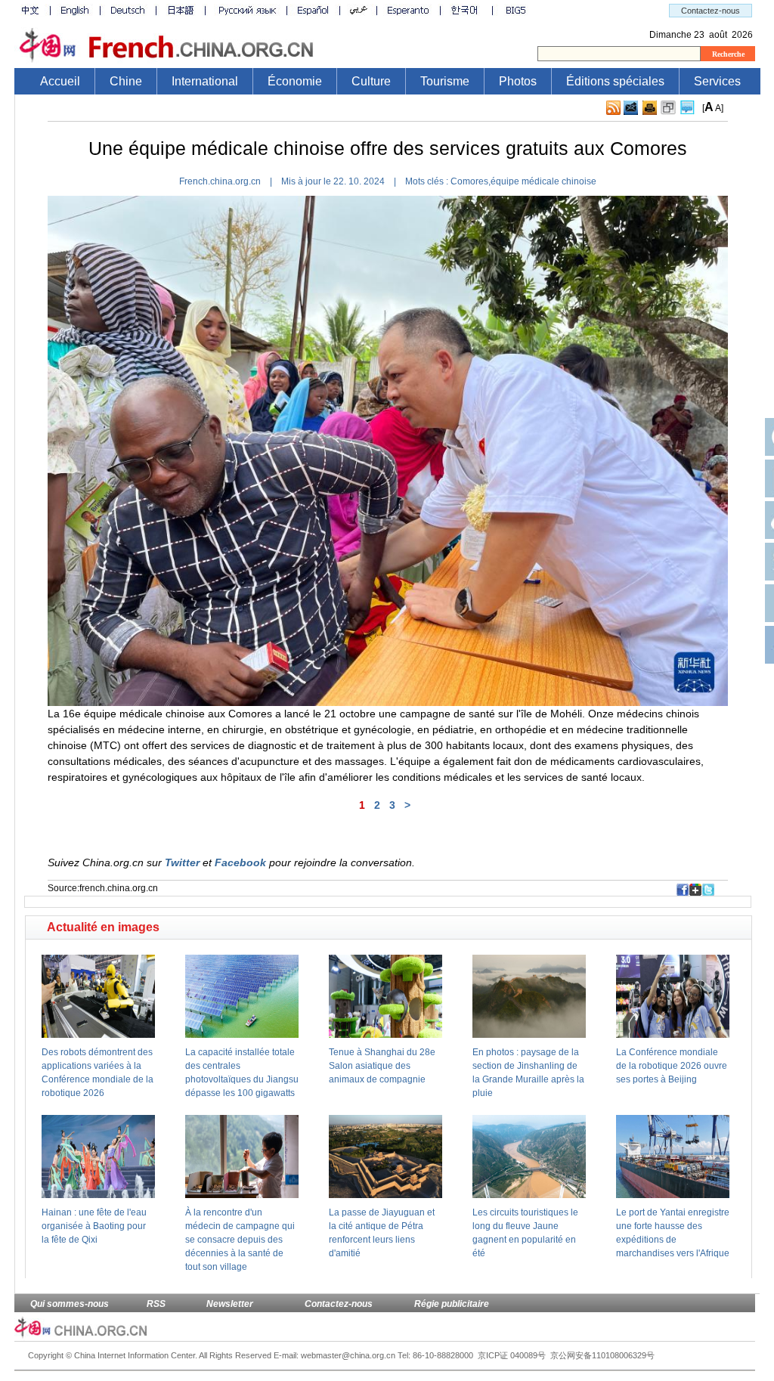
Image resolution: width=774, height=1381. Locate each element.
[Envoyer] (631, 108)
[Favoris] (668, 108)
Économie (295, 81)
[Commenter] (687, 108)
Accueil (60, 81)
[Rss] (613, 108)
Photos (518, 81)
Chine (126, 81)
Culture (371, 81)
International (205, 81)
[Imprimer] (649, 108)
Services (717, 81)
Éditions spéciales (615, 81)
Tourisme (444, 81)
